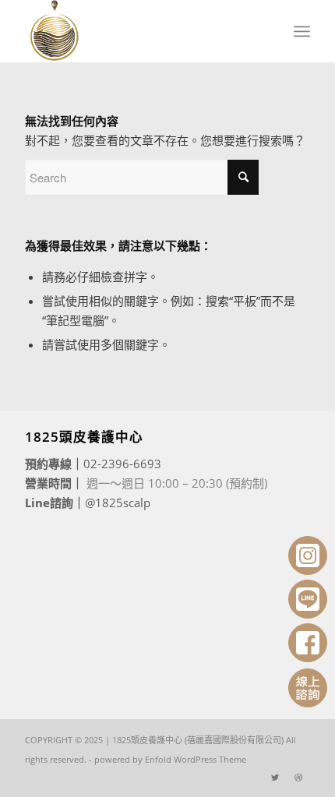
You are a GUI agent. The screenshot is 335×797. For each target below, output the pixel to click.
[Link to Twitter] (275, 777)
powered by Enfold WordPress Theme (170, 759)
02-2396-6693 (122, 463)
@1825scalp (117, 502)
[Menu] (302, 31)
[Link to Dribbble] (298, 777)
